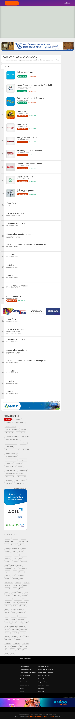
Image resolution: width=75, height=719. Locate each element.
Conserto (23, 548)
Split (21, 646)
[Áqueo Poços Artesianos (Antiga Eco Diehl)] (10, 88)
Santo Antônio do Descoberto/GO (14, 473)
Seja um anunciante (25, 675)
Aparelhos (13, 541)
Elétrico (13, 609)
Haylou (6, 619)
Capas (26, 592)
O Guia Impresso (24, 685)
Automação (7, 589)
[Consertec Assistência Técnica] (10, 167)
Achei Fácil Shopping (43, 685)
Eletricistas (23, 605)
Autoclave (21, 541)
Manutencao (13, 626)
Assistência (7, 585)
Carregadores (14, 544)
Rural (15, 568)
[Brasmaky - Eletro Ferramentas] (10, 154)
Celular (6, 544)
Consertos (7, 551)
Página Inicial (27, 3)
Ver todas (8, 419)
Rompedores (8, 568)
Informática (7, 561)
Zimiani (6, 653)
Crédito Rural (23, 602)
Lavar (20, 622)
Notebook (14, 633)
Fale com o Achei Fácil (44, 675)
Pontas (27, 636)
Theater (13, 575)
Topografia (20, 575)
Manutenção (24, 561)
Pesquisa (37, 3)
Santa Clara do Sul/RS (11, 429)
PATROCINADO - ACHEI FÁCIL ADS (67, 41)
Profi (6, 639)
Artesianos (7, 538)
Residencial (19, 565)
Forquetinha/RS (21, 433)
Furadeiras (13, 558)
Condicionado (8, 599)
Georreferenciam (22, 616)
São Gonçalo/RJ (10, 477)
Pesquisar (41, 688)
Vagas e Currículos (42, 3)
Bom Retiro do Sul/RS (11, 443)
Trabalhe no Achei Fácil (26, 679)
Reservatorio (26, 643)
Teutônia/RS (24, 436)
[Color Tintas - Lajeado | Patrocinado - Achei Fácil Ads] (31, 311)
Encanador (20, 609)
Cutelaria (14, 551)
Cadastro (7, 592)
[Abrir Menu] (2, 3)
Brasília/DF (24, 443)
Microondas (24, 629)
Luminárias (15, 561)
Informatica (21, 619)
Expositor (7, 612)
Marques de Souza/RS (11, 436)
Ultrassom (12, 650)
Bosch (27, 541)
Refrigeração (17, 643)
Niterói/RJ (20, 466)
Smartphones (22, 568)
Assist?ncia (18, 582)
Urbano (19, 650)
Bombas (21, 589)
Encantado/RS (9, 433)
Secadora (7, 646)
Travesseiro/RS (22, 477)
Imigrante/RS (24, 460)
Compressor (24, 595)
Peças (21, 636)
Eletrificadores (8, 555)
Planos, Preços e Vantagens (45, 672)
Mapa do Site (41, 679)
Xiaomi (25, 650)
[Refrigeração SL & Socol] (10, 141)
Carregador (7, 595)
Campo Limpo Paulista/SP (12, 449)
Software (21, 572)
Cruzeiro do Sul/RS (11, 426)
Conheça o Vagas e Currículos (28, 672)
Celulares (7, 548)
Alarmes (7, 541)
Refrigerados (8, 643)
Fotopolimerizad (21, 612)
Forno (13, 612)
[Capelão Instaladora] (10, 180)
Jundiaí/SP (9, 463)
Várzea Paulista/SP (21, 480)
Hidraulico (13, 619)
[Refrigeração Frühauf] (10, 75)
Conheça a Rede (24, 666)
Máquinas (7, 633)
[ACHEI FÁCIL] (12, 3)
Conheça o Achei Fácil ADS (45, 669)
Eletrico (6, 609)
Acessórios (23, 538)
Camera (20, 592)
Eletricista (15, 605)
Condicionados (18, 599)
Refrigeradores (18, 639)
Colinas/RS (24, 429)
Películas (7, 636)
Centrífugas (16, 595)
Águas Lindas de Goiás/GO (13, 439)
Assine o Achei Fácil (43, 666)
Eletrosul (16, 555)
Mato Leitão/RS (10, 466)
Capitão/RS (26, 449)
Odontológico (22, 633)
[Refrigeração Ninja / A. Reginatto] (10, 101)
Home (20, 558)
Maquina (7, 629)
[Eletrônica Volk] (10, 127)
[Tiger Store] (10, 114)
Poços (6, 565)
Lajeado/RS (18, 419)
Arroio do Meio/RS (20, 422)
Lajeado (14, 622)
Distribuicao (8, 605)
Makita (6, 626)
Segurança (7, 572)
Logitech (26, 622)
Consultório (15, 602)
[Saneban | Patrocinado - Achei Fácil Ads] (31, 406)
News (47, 3)
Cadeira (14, 592)
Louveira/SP (19, 463)
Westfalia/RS (19, 483)
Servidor (15, 572)
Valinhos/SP (9, 480)
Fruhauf (7, 558)
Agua (21, 578)
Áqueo (12, 653)
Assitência (25, 585)
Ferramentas (24, 555)
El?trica (21, 551)
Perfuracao (14, 636)
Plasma (12, 565)
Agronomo (15, 578)
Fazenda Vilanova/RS (11, 456)
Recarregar (41, 691)
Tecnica (7, 575)
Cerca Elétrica (15, 548)
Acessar (22, 691)
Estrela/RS (9, 422)
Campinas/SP (9, 446)
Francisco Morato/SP (11, 460)
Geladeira (13, 616)
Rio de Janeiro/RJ (10, 470)
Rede (10, 639)
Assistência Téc (17, 585)
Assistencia (15, 538)
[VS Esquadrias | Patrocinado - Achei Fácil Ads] (37, 46)
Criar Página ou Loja (25, 669)
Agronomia (7, 578)
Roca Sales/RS (23, 470)
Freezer (7, 616)
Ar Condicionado (9, 582)
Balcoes (15, 589)
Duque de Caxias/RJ (11, 453)
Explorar (32, 3)
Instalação (7, 622)
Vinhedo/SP (9, 483)
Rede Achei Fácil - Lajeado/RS (35, 716)
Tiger (6, 650)
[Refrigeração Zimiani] (10, 193)
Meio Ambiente (15, 629)
